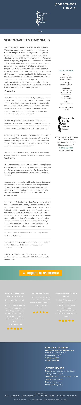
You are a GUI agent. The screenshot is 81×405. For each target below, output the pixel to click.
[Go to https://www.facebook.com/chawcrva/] (63, 8)
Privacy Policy (72, 396)
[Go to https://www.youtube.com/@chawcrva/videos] (67, 8)
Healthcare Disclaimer (46, 396)
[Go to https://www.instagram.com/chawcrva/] (71, 8)
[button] (40, 273)
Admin (6, 396)
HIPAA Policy (60, 396)
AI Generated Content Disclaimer (55, 400)
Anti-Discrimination (28, 396)
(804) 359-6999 (65, 4)
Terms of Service (20, 400)
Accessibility (15, 396)
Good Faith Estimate (35, 400)
